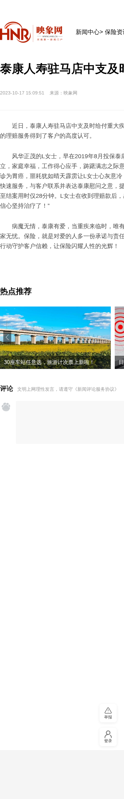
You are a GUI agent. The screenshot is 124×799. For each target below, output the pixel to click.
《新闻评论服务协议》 (96, 389)
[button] (7, 337)
